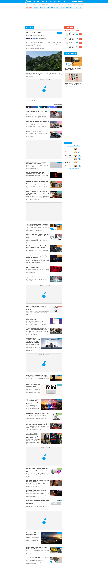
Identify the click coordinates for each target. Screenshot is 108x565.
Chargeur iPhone (55, 7)
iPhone (25, 4)
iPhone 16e (67, 165)
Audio (40, 4)
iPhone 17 (67, 159)
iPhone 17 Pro (68, 155)
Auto (50, 4)
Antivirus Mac (42, 7)
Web (71, 4)
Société (68, 4)
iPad (28, 4)
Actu (34, 1)
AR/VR (47, 4)
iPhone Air (67, 162)
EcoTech (62, 4)
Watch (34, 4)
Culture (74, 4)
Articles (42, 1)
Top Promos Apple (29, 7)
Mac (31, 4)
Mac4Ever (27, 29)
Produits (47, 1)
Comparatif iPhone (70, 7)
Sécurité (78, 4)
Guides (51, 1)
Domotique (54, 4)
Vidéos (55, 1)
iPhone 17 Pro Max (68, 152)
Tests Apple (36, 7)
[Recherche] (65, 1)
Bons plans (60, 1)
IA (65, 4)
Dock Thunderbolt (79, 7)
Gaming (58, 4)
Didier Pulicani (30, 35)
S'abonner (80, 1)
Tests (37, 1)
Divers (82, 4)
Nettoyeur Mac (62, 7)
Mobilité (43, 4)
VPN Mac (48, 7)
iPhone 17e (67, 149)
